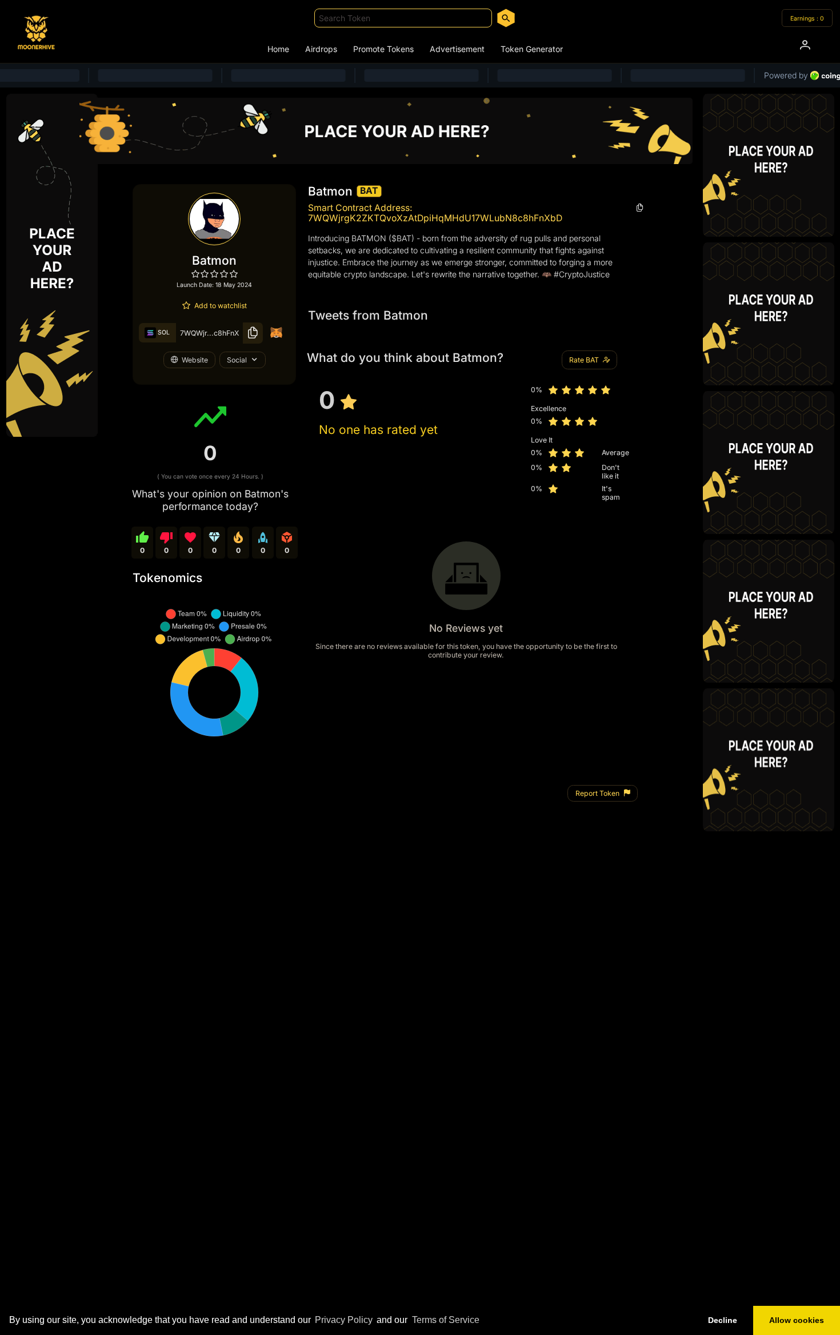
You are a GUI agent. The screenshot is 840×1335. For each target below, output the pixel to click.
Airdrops (321, 49)
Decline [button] (722, 1320)
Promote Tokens (383, 49)
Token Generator (532, 49)
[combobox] (403, 18)
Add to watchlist (220, 305)
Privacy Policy (344, 1320)
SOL (163, 332)
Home (278, 49)
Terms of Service (445, 1320)
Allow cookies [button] (796, 1320)
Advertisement (457, 49)
